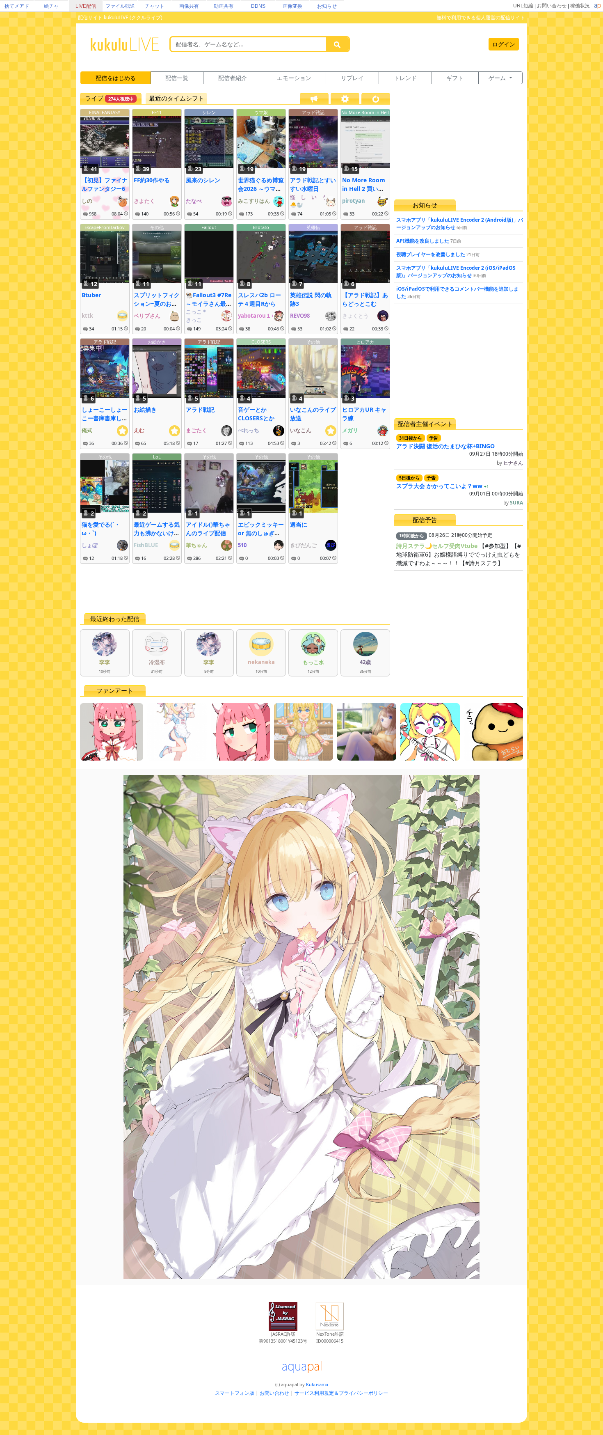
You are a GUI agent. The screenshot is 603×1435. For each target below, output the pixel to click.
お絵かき (157, 342)
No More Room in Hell (365, 112)
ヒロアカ (365, 342)
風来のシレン (203, 180)
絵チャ (51, 6)
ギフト (455, 78)
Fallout (208, 227)
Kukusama (317, 1384)
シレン (209, 112)
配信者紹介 (232, 78)
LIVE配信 (85, 6)
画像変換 (292, 6)
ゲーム (498, 78)
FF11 (157, 112)
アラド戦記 (313, 112)
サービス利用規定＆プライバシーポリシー (341, 1392)
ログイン (503, 44)
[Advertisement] (235, 588)
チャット (154, 6)
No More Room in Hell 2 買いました (363, 188)
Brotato (261, 227)
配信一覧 (176, 78)
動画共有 (223, 6)
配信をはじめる (116, 78)
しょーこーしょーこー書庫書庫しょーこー (105, 418)
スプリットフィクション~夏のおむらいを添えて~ (157, 303)
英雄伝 (313, 227)
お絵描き (145, 409)
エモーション (294, 78)
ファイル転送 (120, 6)
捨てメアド (17, 6)
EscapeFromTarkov (105, 227)
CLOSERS (261, 342)
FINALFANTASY (104, 112)
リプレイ (352, 78)
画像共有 (189, 6)
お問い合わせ (551, 6)
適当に (298, 524)
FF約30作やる (152, 180)
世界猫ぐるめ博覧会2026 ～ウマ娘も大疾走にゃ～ (261, 188)
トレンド (405, 78)
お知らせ (327, 6)
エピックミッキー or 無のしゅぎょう (261, 533)
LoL (157, 457)
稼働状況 (580, 6)
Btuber (91, 295)
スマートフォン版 (234, 1392)
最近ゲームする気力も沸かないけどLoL (157, 533)
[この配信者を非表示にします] (126, 214)
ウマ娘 (261, 112)
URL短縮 (523, 6)
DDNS (258, 6)
